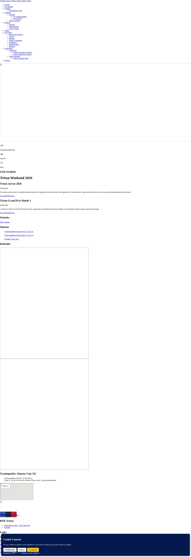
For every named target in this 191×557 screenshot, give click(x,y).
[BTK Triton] (15, 1)
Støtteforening (14, 44)
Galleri (6, 31)
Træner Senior (14, 29)
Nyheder (7, 9)
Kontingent (13, 42)
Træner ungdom (14, 21)
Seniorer (7, 23)
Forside (7, 5)
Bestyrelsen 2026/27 (16, 34)
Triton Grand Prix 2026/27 (22, 54)
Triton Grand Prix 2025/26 (22, 52)
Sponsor (7, 60)
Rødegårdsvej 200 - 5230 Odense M (17, 525)
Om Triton (8, 33)
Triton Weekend (14, 56)
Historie (11, 38)
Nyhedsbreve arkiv (15, 11)
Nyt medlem (8, 7)
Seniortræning (14, 27)
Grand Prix (13, 50)
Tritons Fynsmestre (15, 40)
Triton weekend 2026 (20, 58)
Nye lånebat (17, 19)
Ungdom (7, 13)
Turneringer (8, 48)
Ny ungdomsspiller (20, 17)
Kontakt (11, 46)
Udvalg (11, 36)
